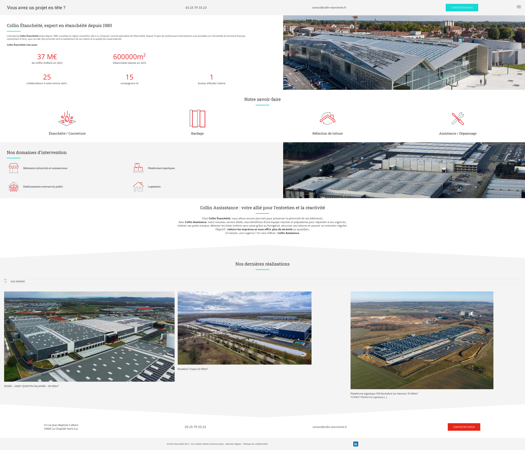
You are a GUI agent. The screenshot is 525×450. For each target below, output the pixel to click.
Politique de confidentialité (255, 444)
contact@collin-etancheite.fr (330, 427)
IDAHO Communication (213, 444)
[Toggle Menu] (519, 7)
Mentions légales (233, 444)
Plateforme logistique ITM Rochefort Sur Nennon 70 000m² (384, 393)
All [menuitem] (5, 281)
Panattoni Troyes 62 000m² (192, 369)
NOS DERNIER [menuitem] (18, 281)
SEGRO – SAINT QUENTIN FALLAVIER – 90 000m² (31, 386)
